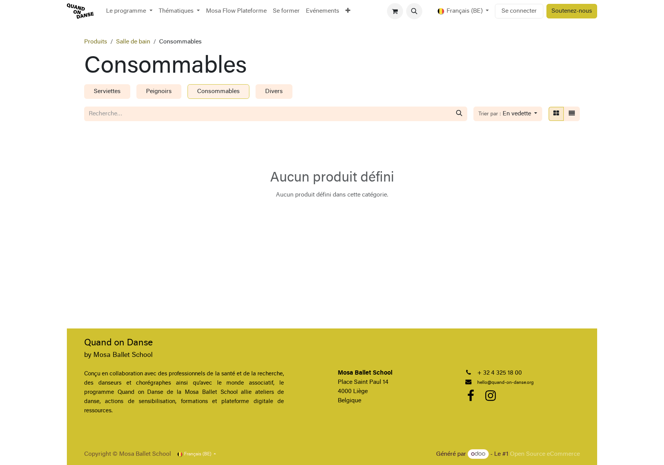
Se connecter (519, 11)
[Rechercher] (459, 114)
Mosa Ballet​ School (123, 355)
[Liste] (572, 114)
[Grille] (556, 114)
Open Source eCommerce (545, 454)
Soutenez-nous (571, 11)
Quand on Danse (118, 343)
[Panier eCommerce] (395, 11)
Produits (95, 42)
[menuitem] (129, 11)
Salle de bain (133, 42)
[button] (414, 11)
